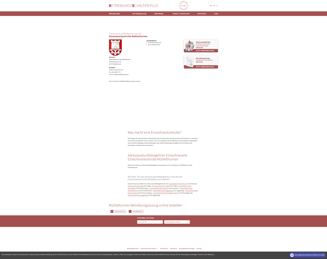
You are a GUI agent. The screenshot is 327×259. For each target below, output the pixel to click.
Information (201, 14)
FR (214, 5)
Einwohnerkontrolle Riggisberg (163, 191)
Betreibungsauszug (139, 14)
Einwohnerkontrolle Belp (135, 186)
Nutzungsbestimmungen (187, 248)
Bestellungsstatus (133, 248)
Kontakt (199, 248)
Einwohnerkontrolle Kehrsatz (177, 184)
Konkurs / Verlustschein (181, 14)
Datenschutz (164, 248)
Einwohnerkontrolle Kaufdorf (158, 188)
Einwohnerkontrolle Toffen (160, 186)
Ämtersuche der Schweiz (148, 248)
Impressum (173, 248)
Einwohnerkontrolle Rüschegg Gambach (165, 193)
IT (217, 5)
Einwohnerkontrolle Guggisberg (138, 195)
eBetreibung (158, 14)
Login (216, 14)
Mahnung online (114, 14)
